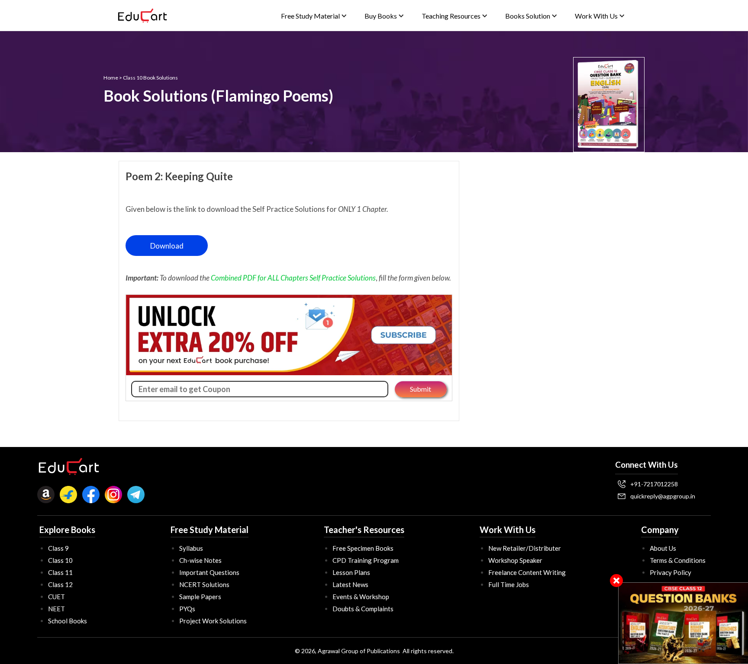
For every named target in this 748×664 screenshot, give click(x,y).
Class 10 (60, 560)
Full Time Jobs (508, 584)
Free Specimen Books (362, 548)
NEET (56, 609)
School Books (67, 621)
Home (110, 77)
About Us (663, 548)
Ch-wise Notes (200, 560)
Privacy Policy (670, 572)
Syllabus (191, 548)
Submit (420, 389)
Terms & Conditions (678, 560)
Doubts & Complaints (362, 609)
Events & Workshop (360, 596)
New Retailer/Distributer (524, 548)
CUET (56, 596)
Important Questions (209, 572)
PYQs (187, 609)
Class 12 (60, 584)
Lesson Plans (351, 572)
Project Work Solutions (213, 621)
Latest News (350, 584)
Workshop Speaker (515, 560)
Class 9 (58, 548)
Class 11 (60, 572)
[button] (314, 16)
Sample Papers (200, 596)
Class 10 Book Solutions (150, 77)
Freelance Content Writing (527, 572)
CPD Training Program (365, 560)
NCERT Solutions (204, 584)
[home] (142, 15)
